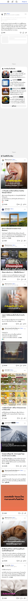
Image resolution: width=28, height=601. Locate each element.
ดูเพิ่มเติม (4, 415)
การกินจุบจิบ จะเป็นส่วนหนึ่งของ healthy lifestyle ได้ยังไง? (13, 191)
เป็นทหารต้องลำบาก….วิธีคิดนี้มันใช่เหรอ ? (13, 272)
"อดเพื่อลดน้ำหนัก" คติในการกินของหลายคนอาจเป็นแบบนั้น (14, 408)
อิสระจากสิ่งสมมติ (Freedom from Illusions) (11, 229)
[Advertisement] (14, 7)
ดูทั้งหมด (14, 106)
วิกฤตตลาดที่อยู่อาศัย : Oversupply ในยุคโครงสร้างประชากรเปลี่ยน (13, 454)
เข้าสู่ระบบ (24, 1)
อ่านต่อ (6, 200)
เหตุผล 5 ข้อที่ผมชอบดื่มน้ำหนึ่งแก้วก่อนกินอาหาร (13, 316)
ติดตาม (8, 13)
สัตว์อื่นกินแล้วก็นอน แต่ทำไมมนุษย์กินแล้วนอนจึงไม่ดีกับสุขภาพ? (13, 549)
